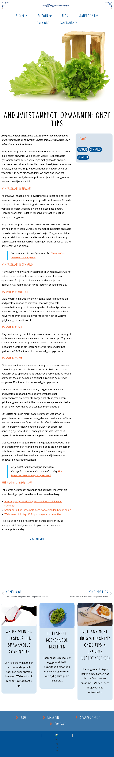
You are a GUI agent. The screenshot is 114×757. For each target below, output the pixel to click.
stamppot (83, 157)
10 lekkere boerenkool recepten (57, 640)
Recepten (21, 16)
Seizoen (43, 16)
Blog (65, 16)
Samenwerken (68, 23)
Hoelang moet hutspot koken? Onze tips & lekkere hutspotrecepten (95, 645)
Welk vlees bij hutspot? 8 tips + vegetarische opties (32, 514)
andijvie (82, 149)
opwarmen (95, 149)
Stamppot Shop (88, 16)
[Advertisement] (37, 565)
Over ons (43, 23)
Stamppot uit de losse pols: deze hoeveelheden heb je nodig (37, 510)
